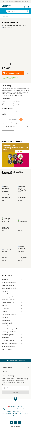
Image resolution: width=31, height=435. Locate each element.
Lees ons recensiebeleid (8, 130)
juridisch (4, 305)
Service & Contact (23, 413)
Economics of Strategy (5, 256)
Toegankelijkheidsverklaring (9, 413)
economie (5, 291)
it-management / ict (8, 303)
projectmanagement (8, 335)
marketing (5, 311)
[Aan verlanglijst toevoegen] (27, 73)
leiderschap (5, 308)
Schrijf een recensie (9, 126)
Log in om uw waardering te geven (10, 123)
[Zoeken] (27, 11)
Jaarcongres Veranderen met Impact (15, 149)
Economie (5, 16)
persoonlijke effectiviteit (9, 332)
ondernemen (6, 320)
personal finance (7, 326)
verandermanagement (9, 346)
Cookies (9, 411)
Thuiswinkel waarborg (16, 406)
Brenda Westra (6, 20)
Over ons (15, 416)
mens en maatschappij (9, 314)
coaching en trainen (8, 285)
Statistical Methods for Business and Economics (23, 257)
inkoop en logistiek (7, 297)
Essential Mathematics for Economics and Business (6, 197)
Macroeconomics (22, 226)
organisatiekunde (7, 323)
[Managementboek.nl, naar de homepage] (7, 7)
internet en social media (9, 300)
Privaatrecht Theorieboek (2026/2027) (5, 227)
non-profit (5, 317)
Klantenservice (7, 367)
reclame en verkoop (8, 340)
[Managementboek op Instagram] (19, 422)
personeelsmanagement (9, 329)
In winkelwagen (12, 73)
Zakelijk (4, 371)
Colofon (19, 409)
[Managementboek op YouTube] (15, 422)
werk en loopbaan (7, 349)
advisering (5, 279)
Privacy (25, 409)
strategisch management (9, 343)
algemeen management (9, 282)
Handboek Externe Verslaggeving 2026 (23, 196)
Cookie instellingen (18, 411)
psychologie (5, 337)
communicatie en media (9, 288)
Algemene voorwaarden (9, 409)
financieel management (9, 294)
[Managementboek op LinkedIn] (11, 422)
